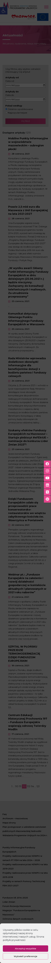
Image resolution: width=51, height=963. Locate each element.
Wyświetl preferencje (25, 956)
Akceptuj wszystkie (25, 948)
